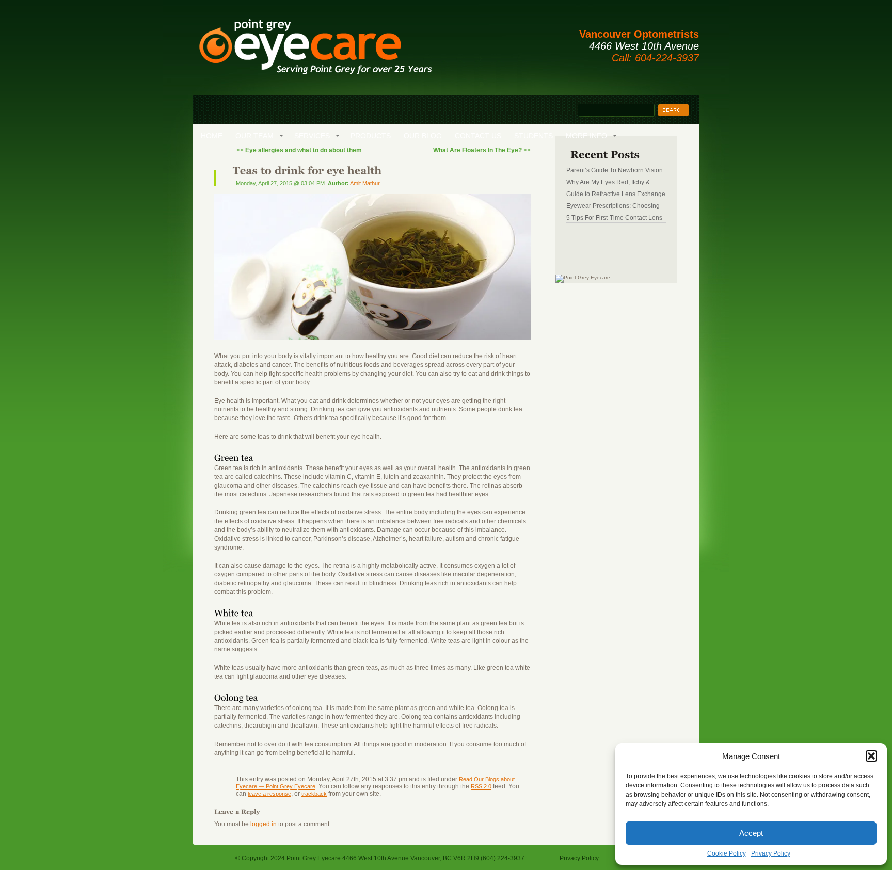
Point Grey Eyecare (315, 51)
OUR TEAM (254, 136)
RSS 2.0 (481, 786)
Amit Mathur (365, 183)
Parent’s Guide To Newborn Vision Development (614, 170)
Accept (751, 833)
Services (312, 136)
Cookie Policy (726, 853)
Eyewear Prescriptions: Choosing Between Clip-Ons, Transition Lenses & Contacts (613, 206)
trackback (314, 794)
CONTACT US (478, 136)
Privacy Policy (770, 853)
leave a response (269, 794)
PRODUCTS (371, 136)
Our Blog (423, 136)
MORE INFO (586, 136)
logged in (263, 824)
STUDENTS (533, 136)
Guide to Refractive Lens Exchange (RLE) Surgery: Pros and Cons (615, 194)
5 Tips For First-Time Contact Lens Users (614, 217)
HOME (211, 136)
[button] (871, 756)
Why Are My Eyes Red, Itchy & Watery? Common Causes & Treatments (608, 182)
